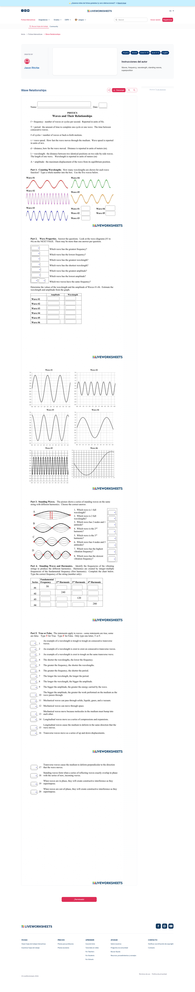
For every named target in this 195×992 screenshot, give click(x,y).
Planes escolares (63, 948)
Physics (126, 53)
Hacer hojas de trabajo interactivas (34, 944)
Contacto (151, 948)
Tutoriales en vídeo (92, 948)
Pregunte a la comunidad (119, 948)
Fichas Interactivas (28, 20)
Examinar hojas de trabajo (31, 948)
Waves (134, 53)
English (165, 53)
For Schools (90, 959)
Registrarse (167, 20)
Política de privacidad (159, 974)
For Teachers (90, 951)
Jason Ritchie (31, 67)
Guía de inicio (90, 944)
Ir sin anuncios (161, 89)
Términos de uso (144, 974)
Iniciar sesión (155, 20)
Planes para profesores (66, 944)
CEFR (67, 20)
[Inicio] (99, 11)
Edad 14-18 (144, 53)
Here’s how (122, 3)
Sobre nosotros (116, 944)
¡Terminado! (79, 899)
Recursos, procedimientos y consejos (123, 955)
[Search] (116, 19)
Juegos (81, 20)
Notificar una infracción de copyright (160, 944)
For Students (90, 955)
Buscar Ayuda (115, 951)
